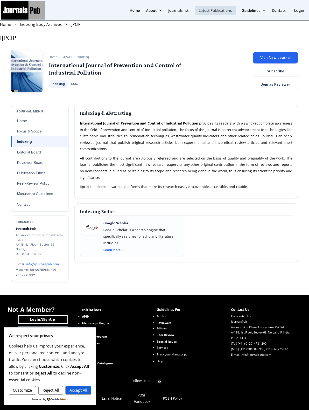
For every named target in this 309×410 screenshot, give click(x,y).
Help (160, 361)
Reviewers (164, 323)
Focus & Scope (29, 131)
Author (162, 316)
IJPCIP (8, 38)
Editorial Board (29, 152)
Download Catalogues (97, 363)
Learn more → (113, 250)
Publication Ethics (31, 173)
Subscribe (275, 71)
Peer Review (165, 335)
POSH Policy (172, 398)
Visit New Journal (275, 58)
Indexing (24, 141)
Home (53, 57)
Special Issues (167, 342)
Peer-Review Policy (33, 183)
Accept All (78, 390)
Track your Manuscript (172, 354)
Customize (22, 390)
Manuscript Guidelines (35, 194)
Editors (162, 328)
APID (85, 316)
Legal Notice (112, 398)
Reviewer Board (30, 162)
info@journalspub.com (42, 264)
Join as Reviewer (275, 84)
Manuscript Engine (95, 323)
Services (162, 348)
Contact (23, 204)
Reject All (50, 390)
